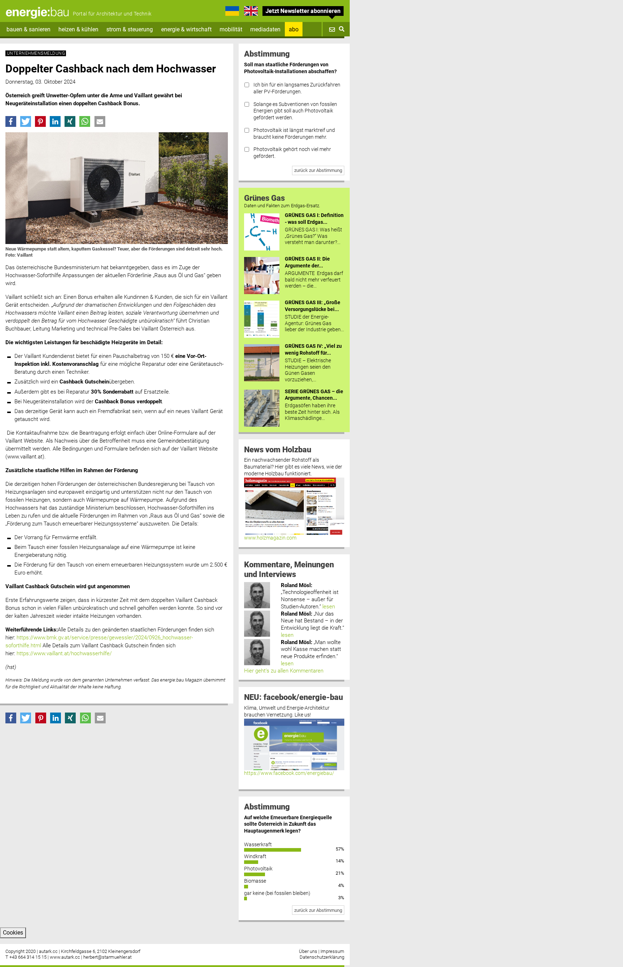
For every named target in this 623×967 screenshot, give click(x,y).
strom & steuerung (129, 29)
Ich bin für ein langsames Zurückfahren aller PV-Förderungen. (296, 88)
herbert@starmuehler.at (107, 957)
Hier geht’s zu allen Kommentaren (283, 670)
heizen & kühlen (78, 29)
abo (294, 29)
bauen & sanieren (28, 29)
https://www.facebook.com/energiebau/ (289, 773)
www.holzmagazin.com (270, 538)
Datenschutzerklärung (322, 957)
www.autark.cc (65, 957)
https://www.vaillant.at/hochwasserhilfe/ (64, 653)
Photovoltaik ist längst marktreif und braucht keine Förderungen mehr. (294, 133)
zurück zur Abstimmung (318, 170)
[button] (10, 121)
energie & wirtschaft (186, 29)
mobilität (231, 29)
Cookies (13, 932)
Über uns (308, 951)
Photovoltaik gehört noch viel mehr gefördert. (292, 152)
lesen (328, 606)
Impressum (332, 951)
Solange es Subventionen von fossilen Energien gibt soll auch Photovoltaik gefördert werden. (295, 111)
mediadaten (265, 29)
